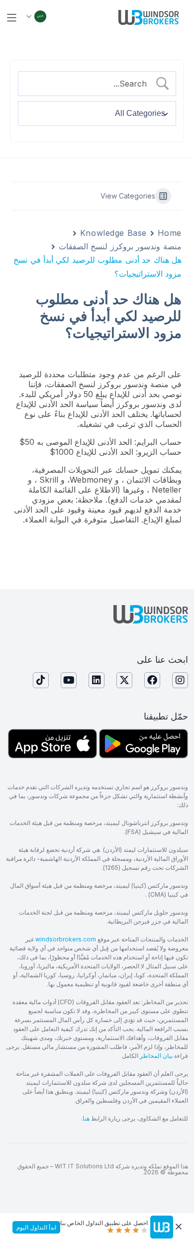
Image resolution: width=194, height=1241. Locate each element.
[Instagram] (180, 680)
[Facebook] (152, 680)
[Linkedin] (96, 680)
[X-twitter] (124, 680)
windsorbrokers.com (65, 939)
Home (170, 233)
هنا (86, 1118)
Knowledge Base (113, 233)
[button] (11, 17)
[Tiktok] (41, 680)
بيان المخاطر (156, 1055)
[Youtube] (69, 680)
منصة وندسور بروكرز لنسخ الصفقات (120, 246)
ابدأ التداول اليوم (36, 1227)
